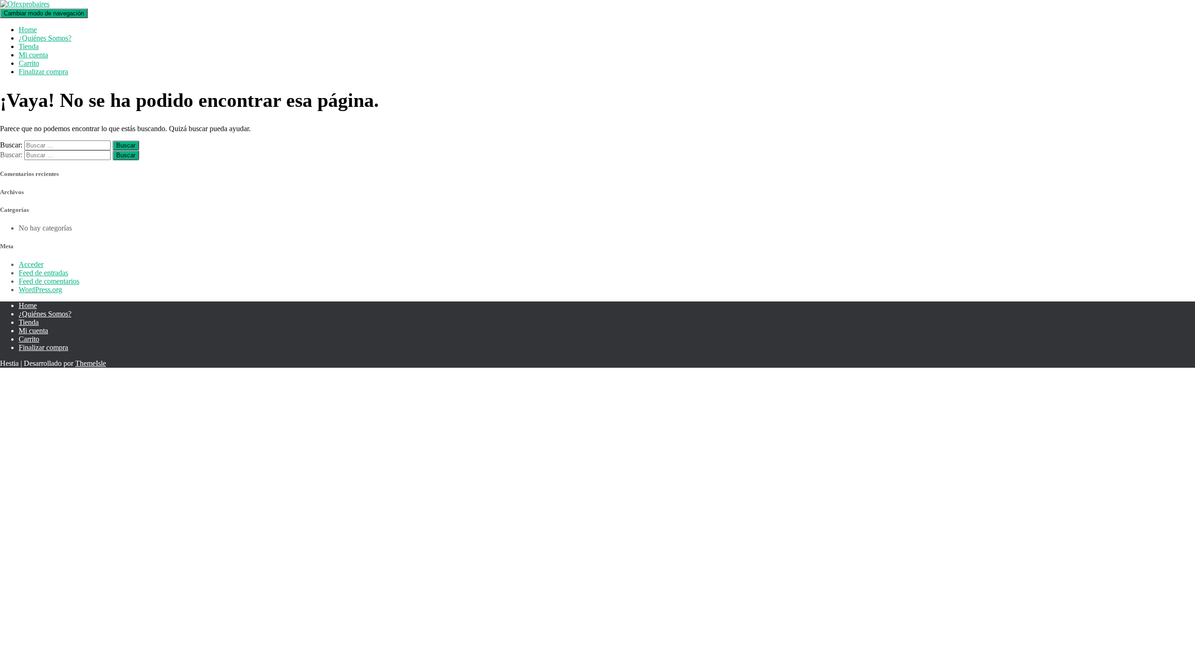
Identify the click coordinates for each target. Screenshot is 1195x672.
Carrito (29, 63)
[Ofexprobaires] (24, 4)
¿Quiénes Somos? (45, 38)
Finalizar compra (43, 72)
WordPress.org (40, 290)
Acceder (31, 264)
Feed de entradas (43, 273)
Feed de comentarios (49, 281)
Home (28, 30)
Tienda (29, 46)
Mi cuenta (33, 55)
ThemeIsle (90, 363)
